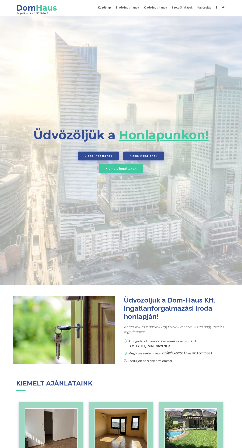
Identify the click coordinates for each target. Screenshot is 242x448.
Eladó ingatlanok (127, 7)
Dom (36, 8)
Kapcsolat (204, 7)
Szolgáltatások (182, 7)
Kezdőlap (104, 7)
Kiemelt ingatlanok (121, 168)
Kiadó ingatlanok (155, 7)
